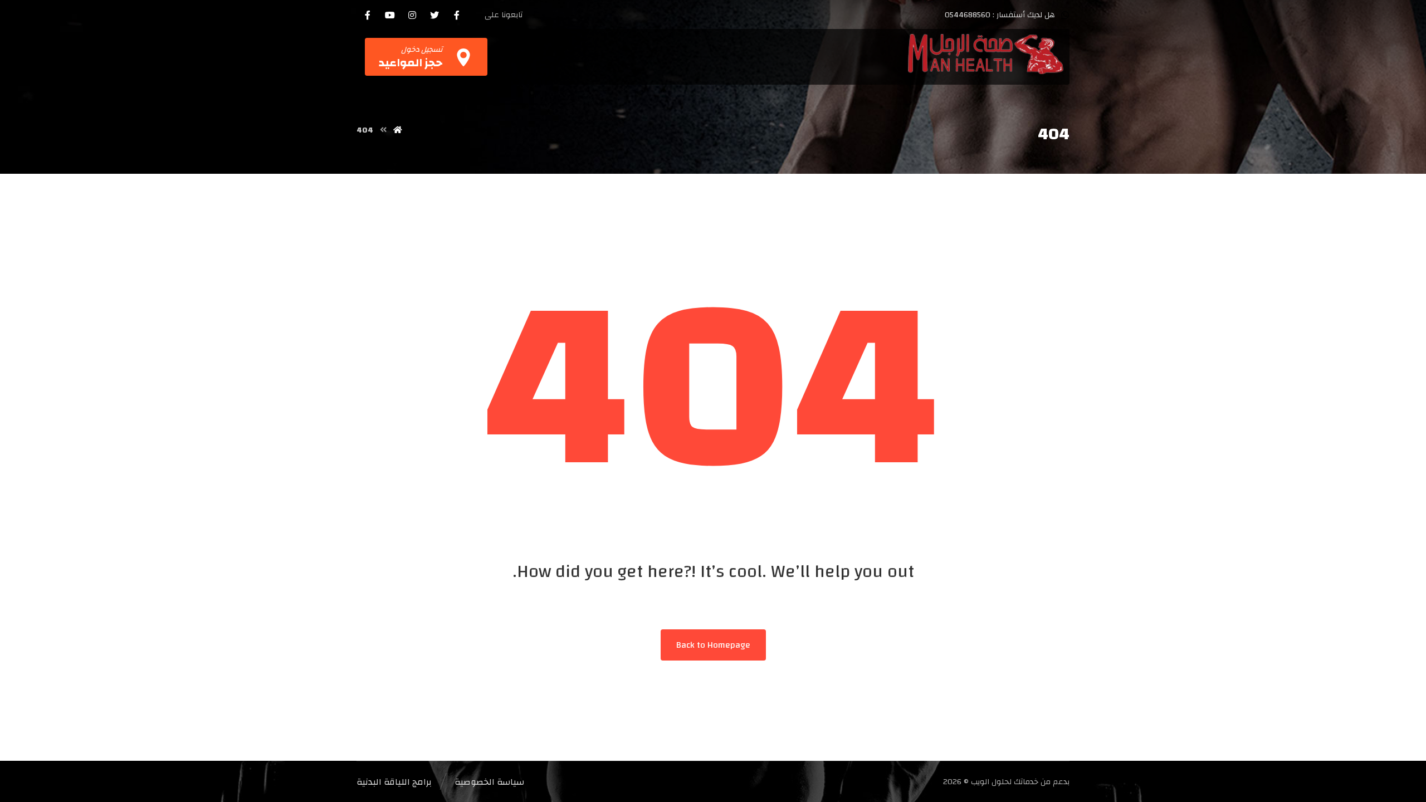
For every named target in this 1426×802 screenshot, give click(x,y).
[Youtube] (389, 15)
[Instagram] (412, 15)
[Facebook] (456, 15)
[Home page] (397, 130)
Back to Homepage (713, 645)
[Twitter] (434, 15)
